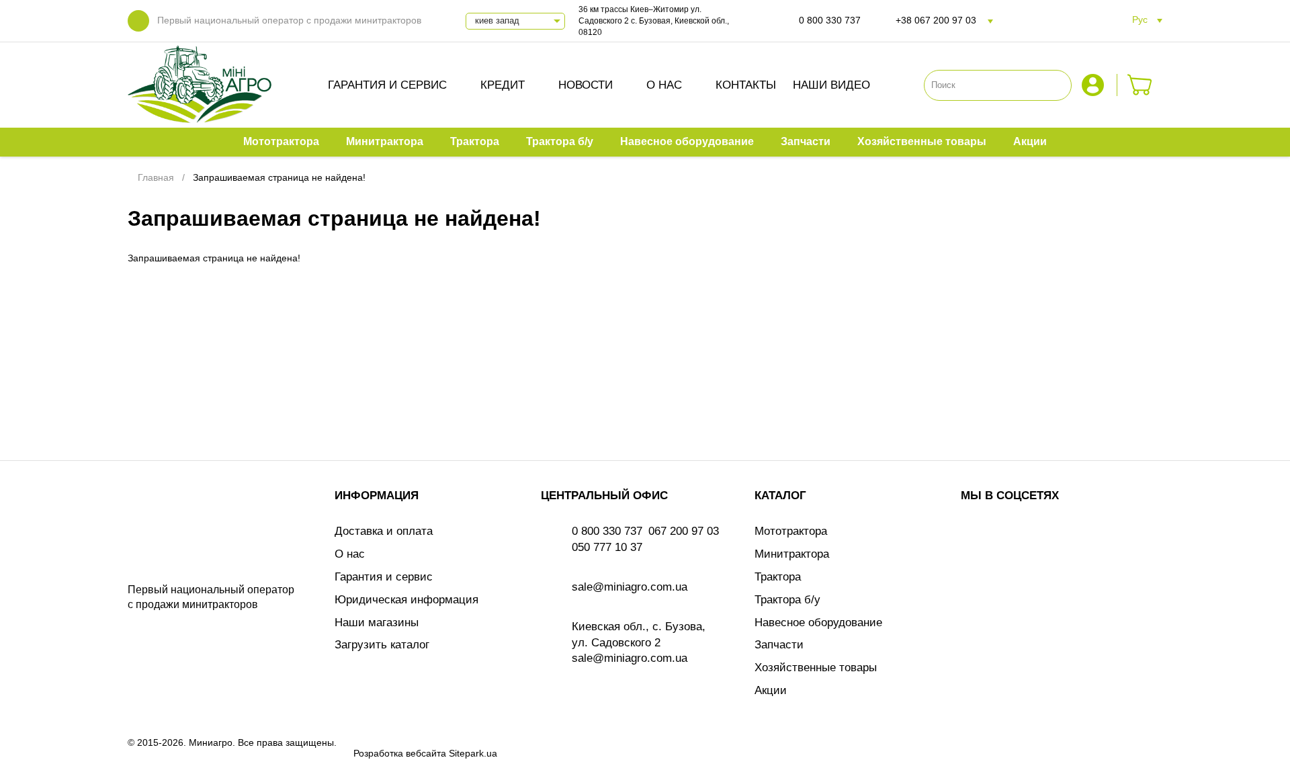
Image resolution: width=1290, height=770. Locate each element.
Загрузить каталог (382, 644)
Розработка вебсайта (399, 753)
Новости (585, 85)
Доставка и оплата (384, 531)
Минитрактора (792, 554)
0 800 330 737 (830, 20)
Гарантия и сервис (387, 85)
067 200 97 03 (683, 531)
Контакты (746, 85)
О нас (664, 85)
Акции (771, 690)
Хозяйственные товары (816, 667)
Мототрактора (791, 531)
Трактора (778, 576)
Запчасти (779, 644)
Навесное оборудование (818, 622)
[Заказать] (1139, 85)
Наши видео (831, 85)
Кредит (502, 85)
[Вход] (1094, 85)
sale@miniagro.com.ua (629, 587)
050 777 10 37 (607, 547)
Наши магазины (377, 622)
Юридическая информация (406, 599)
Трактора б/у (787, 599)
